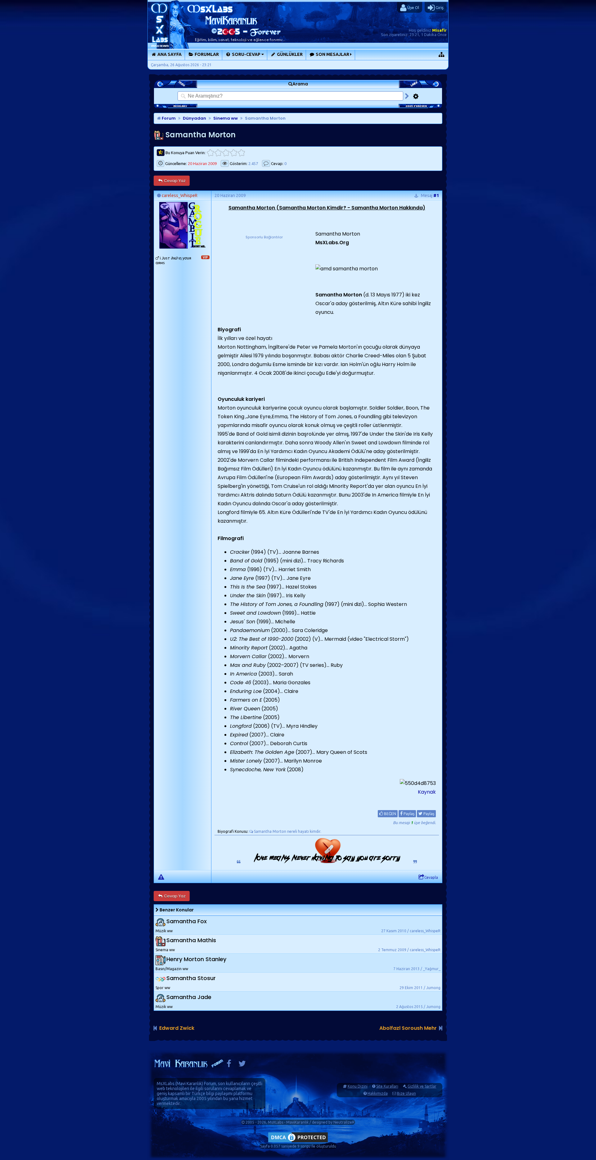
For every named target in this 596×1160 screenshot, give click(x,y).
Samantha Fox (186, 921)
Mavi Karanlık (189, 1083)
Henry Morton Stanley (196, 959)
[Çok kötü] (210, 153)
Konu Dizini (358, 1086)
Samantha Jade (188, 997)
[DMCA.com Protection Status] (298, 1142)
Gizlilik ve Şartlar (422, 1086)
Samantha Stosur (191, 978)
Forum (168, 118)
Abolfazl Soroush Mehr (408, 1028)
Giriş (439, 7)
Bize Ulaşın (406, 1093)
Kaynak (427, 791)
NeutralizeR (343, 1122)
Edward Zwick (176, 1028)
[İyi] (233, 153)
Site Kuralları (387, 1086)
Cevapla (431, 877)
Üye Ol (412, 7)
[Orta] (226, 153)
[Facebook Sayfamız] (229, 1065)
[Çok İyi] (241, 153)
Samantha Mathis (191, 940)
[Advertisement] (264, 279)
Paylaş (408, 814)
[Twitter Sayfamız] (242, 1065)
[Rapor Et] (161, 876)
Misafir (439, 30)
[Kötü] (218, 153)
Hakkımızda (378, 1093)
